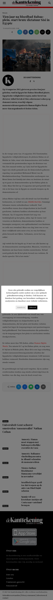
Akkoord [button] (32, 307)
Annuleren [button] (21, 307)
